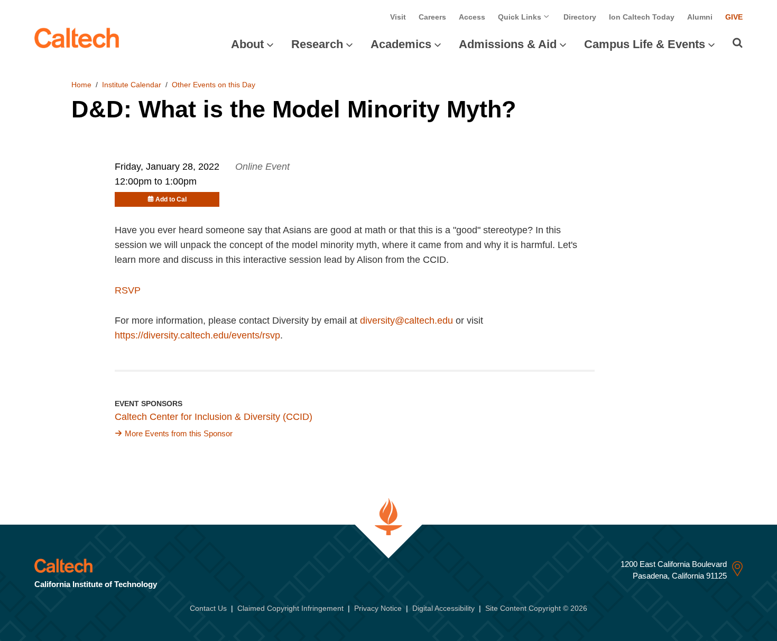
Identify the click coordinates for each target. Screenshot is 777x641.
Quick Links (520, 17)
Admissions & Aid (508, 44)
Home (81, 84)
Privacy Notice (378, 608)
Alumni (700, 17)
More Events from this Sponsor (179, 433)
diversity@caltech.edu (406, 320)
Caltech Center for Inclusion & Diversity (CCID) (213, 416)
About (247, 44)
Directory (579, 17)
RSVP (128, 290)
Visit (398, 17)
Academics (401, 44)
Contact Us (208, 608)
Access (472, 17)
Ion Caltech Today (641, 17)
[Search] (738, 43)
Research (317, 44)
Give (734, 17)
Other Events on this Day (213, 84)
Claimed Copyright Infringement (290, 608)
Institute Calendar (131, 84)
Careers (432, 17)
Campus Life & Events (644, 44)
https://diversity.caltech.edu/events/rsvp (197, 335)
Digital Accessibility (443, 608)
